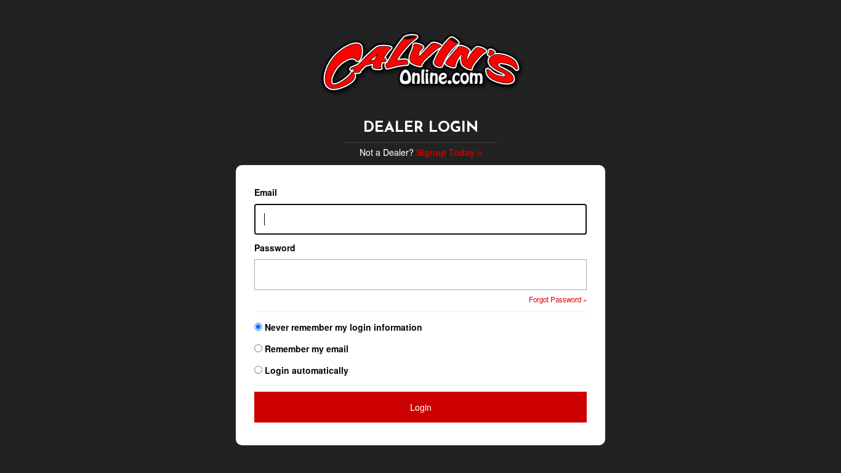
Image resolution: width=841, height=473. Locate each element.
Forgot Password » (558, 299)
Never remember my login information (343, 327)
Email (265, 192)
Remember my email (306, 348)
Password (275, 247)
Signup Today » (449, 152)
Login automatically (308, 370)
